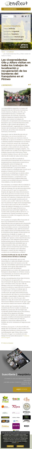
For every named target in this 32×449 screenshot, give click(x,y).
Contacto (13, 39)
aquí (17, 442)
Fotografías (11, 31)
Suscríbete (11, 34)
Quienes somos (14, 37)
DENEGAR (20, 446)
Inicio (3, 52)
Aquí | (21, 389)
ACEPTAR (10, 446)
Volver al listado (8, 343)
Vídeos (9, 28)
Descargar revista (16, 9)
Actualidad (12, 26)
